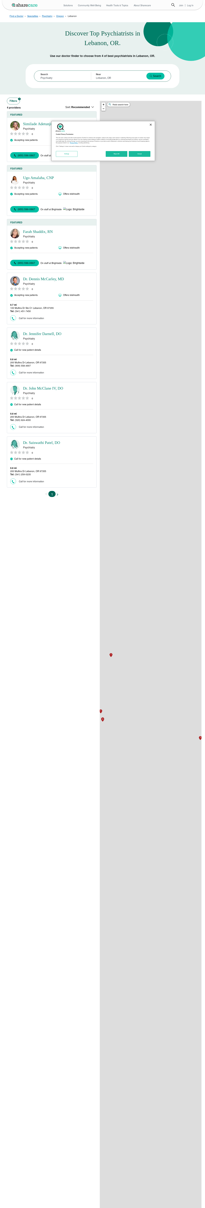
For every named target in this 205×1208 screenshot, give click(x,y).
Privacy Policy (74, 143)
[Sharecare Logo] (25, 5)
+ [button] (103, 104)
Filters (15, 100)
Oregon (60, 16)
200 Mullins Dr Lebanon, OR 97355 (28, 362)
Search (173, 5)
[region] (103, 141)
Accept (140, 154)
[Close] (150, 124)
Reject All (116, 154)
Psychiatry (47, 16)
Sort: (77, 107)
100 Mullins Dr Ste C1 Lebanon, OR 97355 (32, 307)
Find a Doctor (16, 16)
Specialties (32, 16)
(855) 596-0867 (26, 155)
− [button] (103, 108)
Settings (66, 154)
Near (98, 74)
